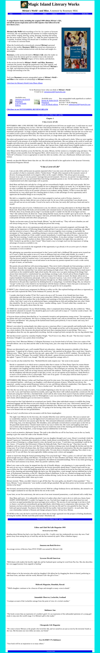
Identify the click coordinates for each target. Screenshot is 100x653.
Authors (44, 13)
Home (11, 13)
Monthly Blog (85, 13)
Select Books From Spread (27, 13)
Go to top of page (51, 651)
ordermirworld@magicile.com (79, 104)
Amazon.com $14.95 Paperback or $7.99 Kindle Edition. (22, 102)
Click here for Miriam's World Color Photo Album (25, 83)
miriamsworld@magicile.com (54, 92)
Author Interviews (69, 13)
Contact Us (54, 13)
